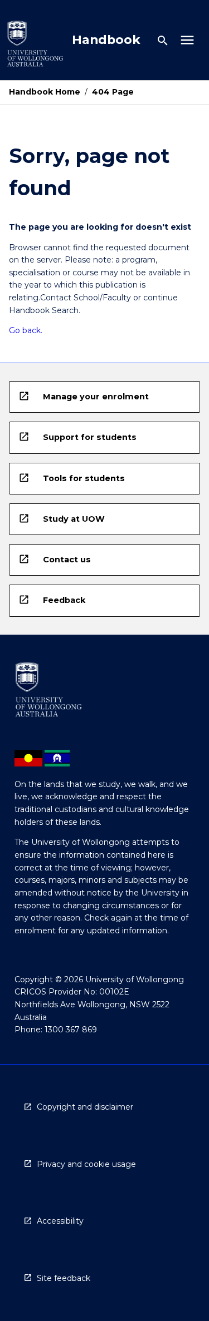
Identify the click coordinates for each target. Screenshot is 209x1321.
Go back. (25, 330)
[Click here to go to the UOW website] (35, 46)
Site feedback (63, 1278)
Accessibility (60, 1221)
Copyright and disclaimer (85, 1107)
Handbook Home (44, 92)
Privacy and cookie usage (86, 1164)
